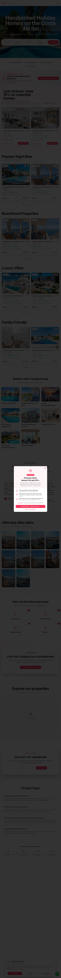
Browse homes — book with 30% (29, 506)
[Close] (45, 468)
